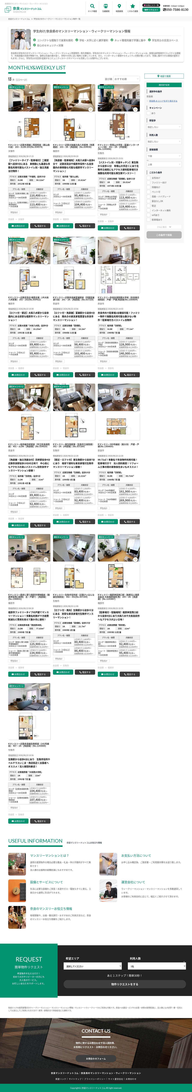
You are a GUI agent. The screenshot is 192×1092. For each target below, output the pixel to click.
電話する (41, 225)
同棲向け (156, 187)
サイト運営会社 (115, 1079)
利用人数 (135, 958)
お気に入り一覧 (152, 5)
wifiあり (155, 214)
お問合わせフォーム (96, 1058)
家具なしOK (157, 201)
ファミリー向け (159, 182)
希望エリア (72, 958)
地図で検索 (165, 76)
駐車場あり (157, 219)
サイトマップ (75, 1079)
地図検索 (119, 11)
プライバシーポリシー (95, 1079)
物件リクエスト (151, 9)
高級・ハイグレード (161, 196)
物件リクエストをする (124, 984)
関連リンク (61, 1079)
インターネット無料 (161, 210)
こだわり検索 (132, 11)
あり (153, 113)
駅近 (154, 205)
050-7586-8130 (177, 9)
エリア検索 (92, 11)
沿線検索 (106, 11)
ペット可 (156, 191)
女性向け (156, 177)
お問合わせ (19, 225)
